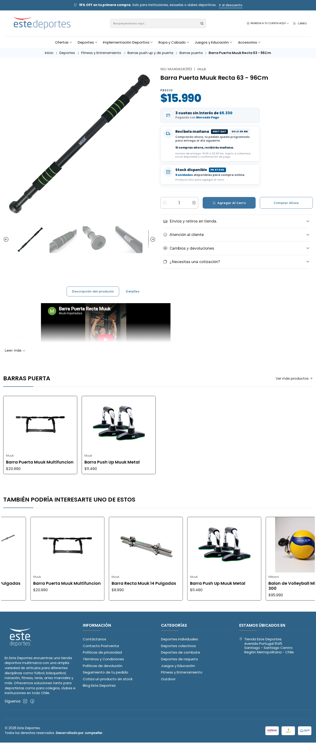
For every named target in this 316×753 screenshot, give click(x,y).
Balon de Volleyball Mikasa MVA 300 (281, 586)
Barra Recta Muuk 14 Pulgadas (122, 583)
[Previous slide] (6, 239)
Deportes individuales (179, 639)
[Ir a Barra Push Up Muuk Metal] (118, 423)
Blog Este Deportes (99, 685)
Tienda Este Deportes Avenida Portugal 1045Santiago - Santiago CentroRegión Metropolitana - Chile (269, 646)
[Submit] (202, 23)
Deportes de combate (180, 652)
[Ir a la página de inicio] (42, 23)
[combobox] (158, 23)
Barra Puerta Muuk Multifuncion (40, 462)
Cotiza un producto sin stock (108, 679)
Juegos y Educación (178, 665)
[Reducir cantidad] (165, 202)
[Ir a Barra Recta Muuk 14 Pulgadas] (124, 544)
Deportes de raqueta (179, 659)
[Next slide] (152, 239)
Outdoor (168, 679)
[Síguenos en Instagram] (25, 701)
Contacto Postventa (101, 645)
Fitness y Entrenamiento (101, 52)
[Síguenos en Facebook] (32, 701)
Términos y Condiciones (103, 659)
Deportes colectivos (178, 645)
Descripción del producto (93, 291)
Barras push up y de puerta (150, 52)
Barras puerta (191, 52)
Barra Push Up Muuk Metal (112, 462)
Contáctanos (94, 639)
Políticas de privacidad (102, 652)
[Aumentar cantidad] (194, 202)
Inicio (49, 52)
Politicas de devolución (102, 665)
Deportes (67, 52)
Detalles (132, 291)
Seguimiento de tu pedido (105, 672)
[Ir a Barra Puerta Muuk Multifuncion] (40, 423)
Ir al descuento (230, 5)
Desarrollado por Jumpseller (79, 733)
